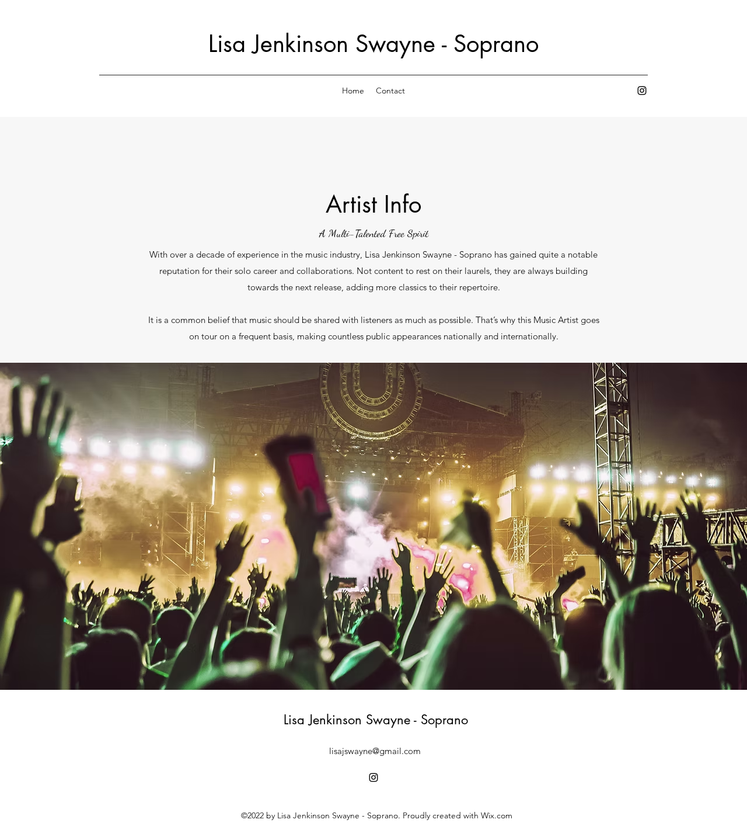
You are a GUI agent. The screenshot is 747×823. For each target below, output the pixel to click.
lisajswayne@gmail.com (375, 750)
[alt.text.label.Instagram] (642, 90)
